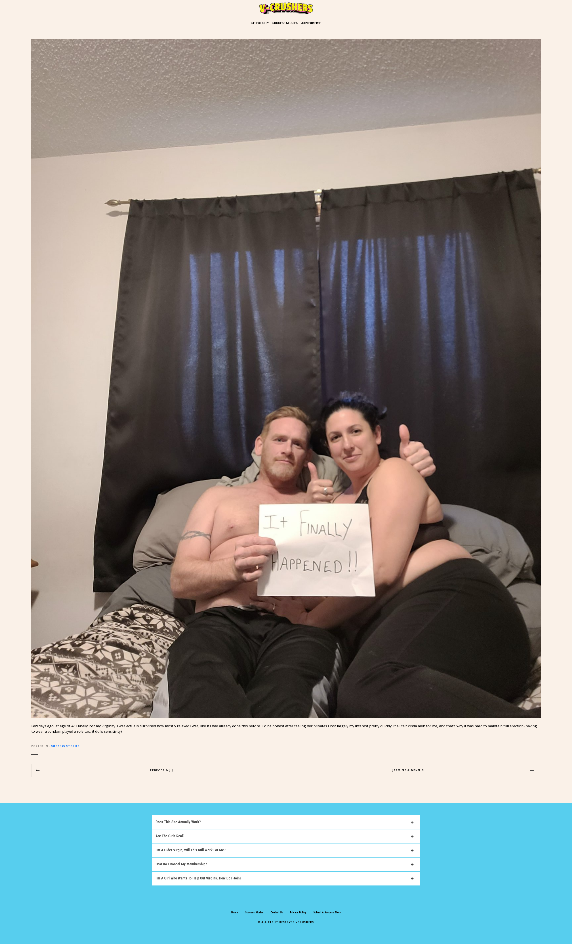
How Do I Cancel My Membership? (181, 864)
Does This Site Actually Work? (178, 822)
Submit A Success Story (327, 912)
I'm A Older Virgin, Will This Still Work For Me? (191, 850)
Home (234, 912)
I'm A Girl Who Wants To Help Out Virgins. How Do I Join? (198, 878)
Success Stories (65, 746)
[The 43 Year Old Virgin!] (286, 41)
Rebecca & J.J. (162, 770)
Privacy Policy (298, 912)
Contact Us (277, 912)
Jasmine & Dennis (408, 770)
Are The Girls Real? (170, 836)
